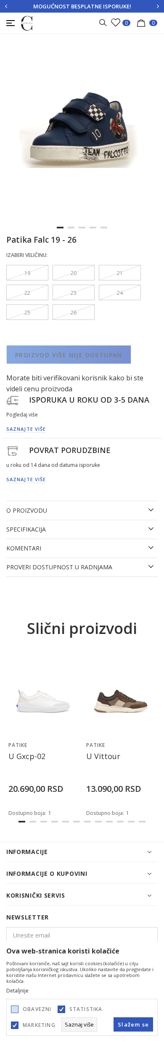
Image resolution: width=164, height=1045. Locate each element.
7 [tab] (87, 821)
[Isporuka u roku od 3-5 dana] (12, 400)
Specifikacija (26, 529)
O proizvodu (26, 510)
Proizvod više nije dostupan (68, 355)
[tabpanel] (82, 140)
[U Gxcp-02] (43, 693)
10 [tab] (120, 821)
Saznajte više (26, 429)
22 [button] (27, 292)
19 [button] (27, 273)
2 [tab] (71, 227)
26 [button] (74, 312)
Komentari (23, 548)
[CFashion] (26, 22)
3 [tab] (82, 227)
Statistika (86, 1009)
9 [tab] (109, 821)
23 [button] (74, 292)
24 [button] (120, 292)
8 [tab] (98, 821)
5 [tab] (104, 227)
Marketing (39, 1025)
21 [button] (120, 273)
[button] (69, 729)
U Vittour (103, 756)
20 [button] (74, 273)
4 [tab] (93, 227)
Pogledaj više (22, 414)
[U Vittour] (121, 693)
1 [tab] (60, 227)
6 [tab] (76, 821)
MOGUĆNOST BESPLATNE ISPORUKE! (82, 6)
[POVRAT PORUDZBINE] (12, 450)
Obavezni (37, 1009)
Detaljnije (17, 990)
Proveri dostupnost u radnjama (59, 567)
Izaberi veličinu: (27, 255)
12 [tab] (142, 821)
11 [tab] (131, 821)
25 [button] (27, 312)
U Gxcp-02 (26, 756)
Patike (17, 745)
